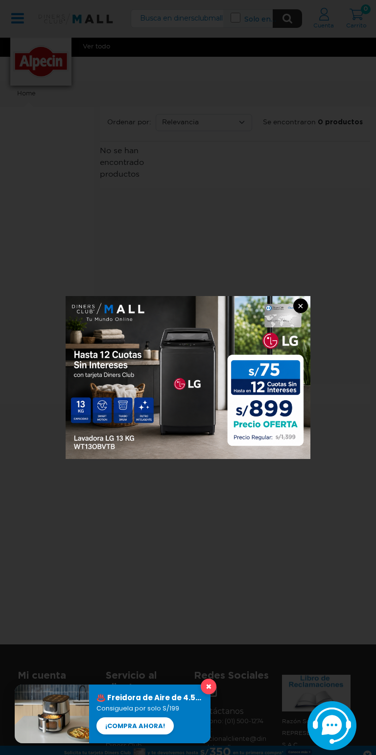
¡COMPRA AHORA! (135, 726)
